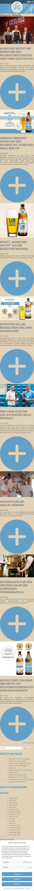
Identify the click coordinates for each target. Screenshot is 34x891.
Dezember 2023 (14, 825)
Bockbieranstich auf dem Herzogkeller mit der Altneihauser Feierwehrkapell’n (16, 587)
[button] (29, 2)
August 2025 (13, 805)
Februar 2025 (13, 809)
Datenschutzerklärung (18, 888)
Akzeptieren (17, 874)
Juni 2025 (12, 807)
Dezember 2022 (14, 830)
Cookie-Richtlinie (8, 888)
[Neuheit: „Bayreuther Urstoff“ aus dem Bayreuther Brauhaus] (17, 237)
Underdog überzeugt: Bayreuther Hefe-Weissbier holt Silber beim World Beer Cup (16, 143)
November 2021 (14, 835)
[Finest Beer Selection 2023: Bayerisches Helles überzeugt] (17, 406)
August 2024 (13, 816)
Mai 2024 (12, 821)
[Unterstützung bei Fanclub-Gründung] (17, 496)
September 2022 (15, 832)
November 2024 (14, 814)
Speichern (17, 884)
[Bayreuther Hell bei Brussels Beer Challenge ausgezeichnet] (17, 319)
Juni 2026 (12, 800)
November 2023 (14, 828)
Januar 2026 (13, 803)
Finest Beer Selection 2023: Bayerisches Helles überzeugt (15, 415)
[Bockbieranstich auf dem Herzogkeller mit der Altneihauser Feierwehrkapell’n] (17, 577)
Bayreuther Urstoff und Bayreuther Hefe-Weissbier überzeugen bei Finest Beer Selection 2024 (16, 54)
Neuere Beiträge (28, 743)
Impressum (27, 888)
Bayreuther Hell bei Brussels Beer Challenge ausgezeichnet (16, 327)
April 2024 (12, 823)
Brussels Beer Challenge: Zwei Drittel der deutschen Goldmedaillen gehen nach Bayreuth (16, 685)
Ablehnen (17, 879)
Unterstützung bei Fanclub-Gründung (12, 503)
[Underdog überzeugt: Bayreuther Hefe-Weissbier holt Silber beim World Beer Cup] (17, 133)
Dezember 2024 (14, 812)
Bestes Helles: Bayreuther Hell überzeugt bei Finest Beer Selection (20, 766)
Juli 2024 (12, 819)
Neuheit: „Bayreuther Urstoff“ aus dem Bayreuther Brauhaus (14, 245)
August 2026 (13, 798)
